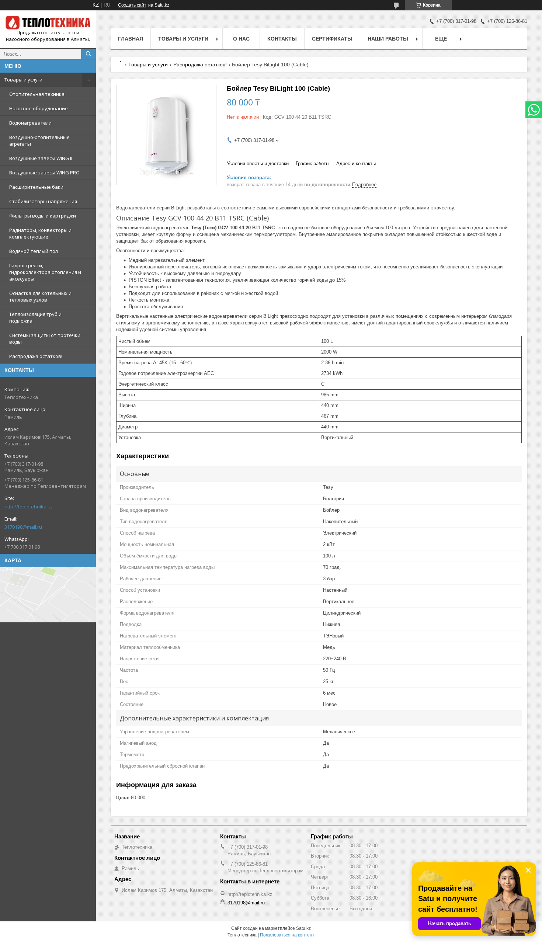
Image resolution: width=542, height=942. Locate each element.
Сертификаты (332, 39)
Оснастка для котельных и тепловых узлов (40, 296)
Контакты (282, 39)
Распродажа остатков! (35, 356)
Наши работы (388, 39)
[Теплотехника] (48, 22)
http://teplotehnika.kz (28, 506)
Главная (130, 39)
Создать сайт (132, 5)
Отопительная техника (37, 94)
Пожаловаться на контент (287, 935)
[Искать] (88, 53)
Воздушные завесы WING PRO (44, 172)
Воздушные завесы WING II (40, 158)
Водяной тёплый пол (33, 251)
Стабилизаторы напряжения (43, 201)
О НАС (241, 39)
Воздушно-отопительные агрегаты (39, 140)
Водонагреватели (30, 122)
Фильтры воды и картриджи (42, 215)
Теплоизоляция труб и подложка (35, 317)
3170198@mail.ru (23, 527)
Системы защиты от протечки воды (44, 338)
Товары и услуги (23, 79)
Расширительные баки (36, 187)
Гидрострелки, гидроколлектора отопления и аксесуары (45, 272)
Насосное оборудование (38, 108)
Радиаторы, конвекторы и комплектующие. (40, 233)
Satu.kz (303, 928)
